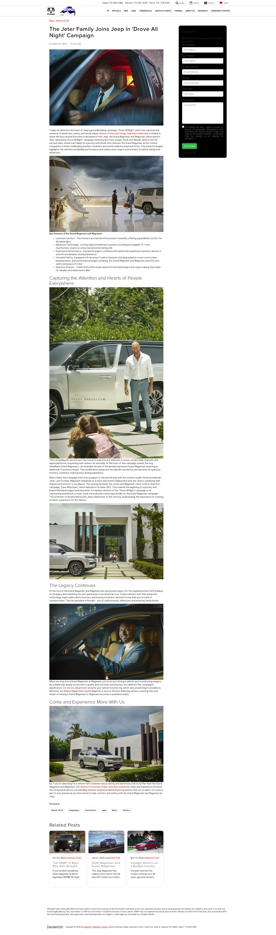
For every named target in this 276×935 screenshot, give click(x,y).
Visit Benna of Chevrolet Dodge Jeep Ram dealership (103, 787)
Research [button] (203, 11)
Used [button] (133, 11)
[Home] (107, 11)
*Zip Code (187, 89)
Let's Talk (189, 146)
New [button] (126, 11)
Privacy (104, 927)
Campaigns (74, 810)
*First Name (188, 44)
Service (126, 810)
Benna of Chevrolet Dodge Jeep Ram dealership (124, 133)
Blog (51, 21)
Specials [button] (116, 11)
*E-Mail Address (190, 67)
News (114, 810)
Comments (188, 100)
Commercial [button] (145, 11)
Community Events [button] (220, 11)
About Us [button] (190, 11)
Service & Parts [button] (163, 11)
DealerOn (88, 927)
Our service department (75, 688)
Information (90, 810)
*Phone (186, 78)
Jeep (104, 810)
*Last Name (188, 56)
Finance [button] (178, 11)
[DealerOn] (55, 927)
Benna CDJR (62, 21)
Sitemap (96, 927)
